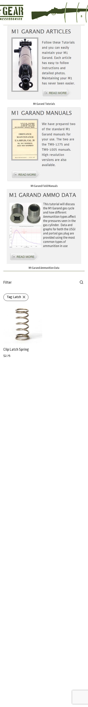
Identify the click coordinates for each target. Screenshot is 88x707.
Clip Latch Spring (16, 349)
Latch (14, 297)
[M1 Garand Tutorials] (44, 62)
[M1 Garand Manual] (44, 144)
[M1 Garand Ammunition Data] (44, 226)
